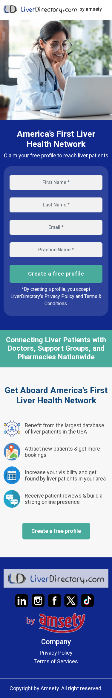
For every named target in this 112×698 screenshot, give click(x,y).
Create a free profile (56, 273)
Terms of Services (56, 661)
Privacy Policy (56, 653)
